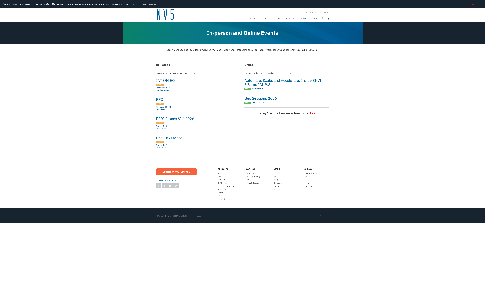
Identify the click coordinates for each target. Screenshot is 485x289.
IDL (219, 196)
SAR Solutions (250, 180)
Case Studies (279, 173)
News (305, 180)
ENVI (220, 173)
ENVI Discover (224, 176)
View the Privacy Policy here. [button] (145, 4)
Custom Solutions (251, 183)
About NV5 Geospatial (312, 173)
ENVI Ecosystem (251, 173)
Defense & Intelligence (254, 176)
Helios (220, 192)
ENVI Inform (223, 180)
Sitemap (323, 216)
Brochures (278, 183)
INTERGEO (198, 85)
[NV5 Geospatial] (166, 15)
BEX (198, 104)
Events (306, 183)
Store (305, 189)
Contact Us (308, 186)
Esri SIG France (198, 142)
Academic (248, 186)
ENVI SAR (222, 189)
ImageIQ (221, 199)
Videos (277, 176)
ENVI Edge (222, 183)
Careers (306, 176)
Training (277, 186)
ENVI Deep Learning (226, 186)
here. (313, 113)
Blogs (276, 180)
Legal (199, 216)
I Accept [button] (473, 4)
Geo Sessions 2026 (286, 100)
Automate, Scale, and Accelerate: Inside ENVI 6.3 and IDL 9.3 (286, 85)
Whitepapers (279, 189)
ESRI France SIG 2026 (198, 123)
